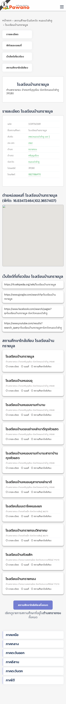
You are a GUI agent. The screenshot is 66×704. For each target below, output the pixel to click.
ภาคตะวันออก (15, 652)
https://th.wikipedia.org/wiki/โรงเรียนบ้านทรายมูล (30, 285)
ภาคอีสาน (12, 662)
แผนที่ (26, 366)
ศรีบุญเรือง (33, 155)
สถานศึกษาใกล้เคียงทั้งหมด (33, 605)
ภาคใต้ (10, 680)
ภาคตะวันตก (14, 671)
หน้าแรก (7, 21)
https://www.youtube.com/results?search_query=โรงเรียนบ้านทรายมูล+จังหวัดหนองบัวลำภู (33, 325)
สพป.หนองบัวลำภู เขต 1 (39, 137)
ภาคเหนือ (12, 634)
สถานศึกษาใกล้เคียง (42, 366)
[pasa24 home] (15, 6)
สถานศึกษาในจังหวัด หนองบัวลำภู (33, 21)
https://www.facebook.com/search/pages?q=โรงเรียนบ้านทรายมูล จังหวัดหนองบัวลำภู (27, 311)
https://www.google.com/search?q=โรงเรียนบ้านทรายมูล (30, 297)
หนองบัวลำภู (33, 162)
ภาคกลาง (12, 643)
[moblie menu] (62, 6)
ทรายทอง (32, 149)
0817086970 (34, 174)
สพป (30, 143)
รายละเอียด (13, 366)
